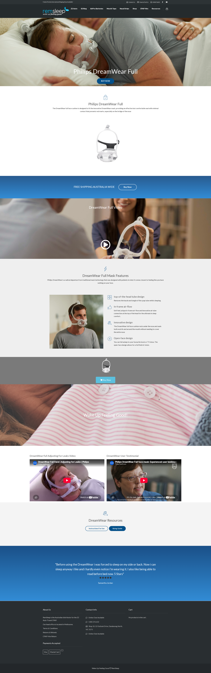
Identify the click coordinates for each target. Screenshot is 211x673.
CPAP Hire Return (49, 636)
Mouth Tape (111, 9)
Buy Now (105, 81)
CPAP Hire (144, 9)
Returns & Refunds (50, 632)
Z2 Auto (74, 9)
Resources (156, 9)
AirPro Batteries (96, 9)
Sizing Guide (117, 528)
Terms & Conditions (50, 628)
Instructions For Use (97, 528)
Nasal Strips (124, 9)
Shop (135, 9)
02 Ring (84, 9)
